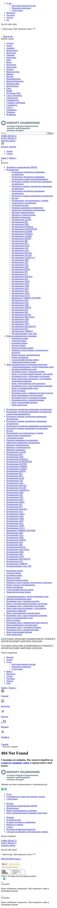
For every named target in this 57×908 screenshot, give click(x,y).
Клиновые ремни (19, 343)
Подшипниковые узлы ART (24, 333)
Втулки (15, 198)
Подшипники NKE (20, 319)
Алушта (10, 43)
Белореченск (12, 50)
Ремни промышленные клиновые (21, 336)
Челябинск (11, 114)
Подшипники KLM (20, 246)
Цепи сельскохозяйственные (24, 402)
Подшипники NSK (20, 305)
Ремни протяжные (20, 357)
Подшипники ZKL (20, 291)
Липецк (9, 69)
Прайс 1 (4, 158)
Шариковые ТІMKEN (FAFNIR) (26, 298)
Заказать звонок (8, 140)
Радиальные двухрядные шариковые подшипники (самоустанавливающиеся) (30, 178)
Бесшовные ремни (20, 338)
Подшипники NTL (20, 265)
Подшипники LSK (20, 250)
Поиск (50, 133)
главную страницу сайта (15, 762)
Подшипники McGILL (22, 253)
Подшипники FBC (20, 322)
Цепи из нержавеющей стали (25, 388)
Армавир (10, 48)
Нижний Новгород (15, 81)
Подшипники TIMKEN (22, 331)
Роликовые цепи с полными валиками (29, 398)
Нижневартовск (13, 79)
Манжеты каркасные (21, 217)
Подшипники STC (20, 329)
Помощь (10, 817)
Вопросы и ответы (14, 824)
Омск (8, 88)
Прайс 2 (12, 158)
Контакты (10, 13)
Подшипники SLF (20, 279)
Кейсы (9, 671)
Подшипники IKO (20, 243)
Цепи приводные (19, 405)
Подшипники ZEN (20, 288)
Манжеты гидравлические (24, 215)
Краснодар (8, 36)
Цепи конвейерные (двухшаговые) (27, 395)
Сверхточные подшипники (24, 203)
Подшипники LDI (20, 248)
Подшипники (12, 170)
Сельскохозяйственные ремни (25, 360)
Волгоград (11, 53)
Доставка (10, 15)
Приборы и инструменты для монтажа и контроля (29, 582)
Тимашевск (11, 110)
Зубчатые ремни (19, 341)
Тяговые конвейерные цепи (24, 369)
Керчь (9, 62)
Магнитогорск (12, 72)
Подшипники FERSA (21, 307)
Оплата (9, 17)
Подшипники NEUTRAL (23, 317)
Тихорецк (10, 112)
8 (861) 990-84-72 (8, 138)
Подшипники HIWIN (21, 238)
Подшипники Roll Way (22, 276)
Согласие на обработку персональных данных (27, 832)
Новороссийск (12, 83)
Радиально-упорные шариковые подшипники (32, 196)
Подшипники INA (20, 310)
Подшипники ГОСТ (21, 295)
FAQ (8, 683)
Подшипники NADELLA (23, 257)
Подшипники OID (20, 267)
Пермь (9, 91)
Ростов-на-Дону (13, 93)
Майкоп (10, 74)
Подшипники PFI (20, 272)
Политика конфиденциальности (20, 829)
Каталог (10, 657)
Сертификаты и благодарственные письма (25, 796)
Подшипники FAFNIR (22, 231)
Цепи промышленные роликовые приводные (26, 364)
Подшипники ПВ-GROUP (24, 326)
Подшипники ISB (20, 312)
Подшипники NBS (20, 260)
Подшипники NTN (20, 324)
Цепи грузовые (18, 390)
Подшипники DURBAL (23, 227)
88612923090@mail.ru (11, 859)
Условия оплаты (13, 820)
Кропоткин (11, 67)
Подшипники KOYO (21, 314)
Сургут (9, 107)
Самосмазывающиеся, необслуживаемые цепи (33, 367)
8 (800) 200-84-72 (8, 136)
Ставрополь (11, 105)
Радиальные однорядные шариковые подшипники (29, 409)
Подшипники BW (20, 222)
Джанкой (10, 55)
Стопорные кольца (20, 205)
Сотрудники (17, 10)
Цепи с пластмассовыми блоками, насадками (32, 374)
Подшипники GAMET (22, 236)
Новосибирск (12, 86)
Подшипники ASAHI (21, 219)
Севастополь (12, 98)
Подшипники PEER (21, 269)
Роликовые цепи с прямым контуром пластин (32, 393)
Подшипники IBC (20, 241)
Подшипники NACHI (21, 255)
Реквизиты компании (21, 8)
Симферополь (12, 100)
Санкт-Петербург (14, 95)
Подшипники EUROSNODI (24, 229)
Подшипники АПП (20, 293)
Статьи (9, 153)
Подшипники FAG (20, 303)
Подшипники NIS (20, 262)
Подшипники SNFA (21, 281)
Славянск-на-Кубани (15, 102)
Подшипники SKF (20, 300)
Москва (9, 76)
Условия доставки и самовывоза (20, 822)
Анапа (9, 45)
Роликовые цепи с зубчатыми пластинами (31, 376)
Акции (9, 151)
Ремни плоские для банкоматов (26, 355)
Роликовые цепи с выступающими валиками (32, 386)
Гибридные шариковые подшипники (28, 210)
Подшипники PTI (20, 274)
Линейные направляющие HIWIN (21, 167)
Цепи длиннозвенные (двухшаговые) (28, 383)
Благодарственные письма (24, 5)
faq (7, 20)
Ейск (8, 60)
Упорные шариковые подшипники (27, 208)
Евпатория (11, 57)
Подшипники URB (20, 286)
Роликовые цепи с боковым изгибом (28, 371)
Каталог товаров (8, 147)
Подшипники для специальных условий (30, 200)
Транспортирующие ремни (24, 362)
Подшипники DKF (20, 224)
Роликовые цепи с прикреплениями (28, 400)
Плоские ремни (19, 345)
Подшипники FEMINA (22, 234)
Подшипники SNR (20, 284)
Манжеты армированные (23, 212)
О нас (9, 3)
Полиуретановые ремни (22, 348)
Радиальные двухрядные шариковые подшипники (29, 426)
